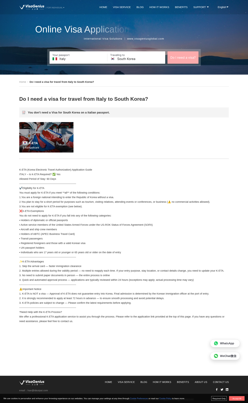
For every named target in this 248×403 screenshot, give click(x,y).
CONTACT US (221, 382)
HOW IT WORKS (159, 7)
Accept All (236, 398)
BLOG (140, 7)
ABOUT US (201, 382)
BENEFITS (181, 7)
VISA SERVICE (122, 7)
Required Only (219, 398)
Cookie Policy (165, 398)
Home (22, 81)
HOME (103, 7)
